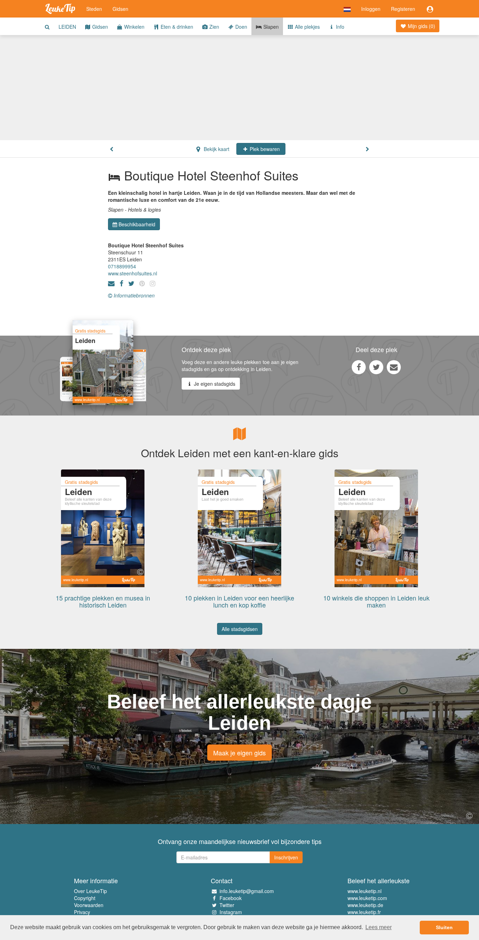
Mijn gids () (420, 25)
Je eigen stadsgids (214, 383)
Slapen (270, 26)
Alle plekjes (307, 26)
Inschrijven (286, 857)
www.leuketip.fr (364, 911)
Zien (213, 26)
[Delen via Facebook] (359, 366)
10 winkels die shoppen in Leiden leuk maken (376, 601)
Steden (94, 8)
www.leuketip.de (365, 904)
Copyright (84, 897)
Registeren (403, 8)
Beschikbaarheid (137, 224)
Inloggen (370, 8)
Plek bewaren (264, 148)
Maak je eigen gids (239, 752)
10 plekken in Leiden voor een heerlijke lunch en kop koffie (239, 601)
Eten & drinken (176, 26)
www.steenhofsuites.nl (132, 273)
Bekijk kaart (215, 148)
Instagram (231, 911)
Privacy (82, 911)
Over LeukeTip (90, 890)
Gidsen (120, 8)
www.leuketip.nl (365, 890)
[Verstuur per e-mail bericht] (394, 366)
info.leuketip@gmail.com (247, 890)
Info (339, 26)
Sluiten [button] (444, 927)
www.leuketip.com (367, 897)
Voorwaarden (88, 904)
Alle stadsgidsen (240, 628)
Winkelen (133, 26)
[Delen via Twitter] (376, 366)
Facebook (231, 897)
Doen (240, 26)
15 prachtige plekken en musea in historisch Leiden (103, 601)
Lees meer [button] (378, 927)
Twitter (227, 904)
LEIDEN (67, 26)
